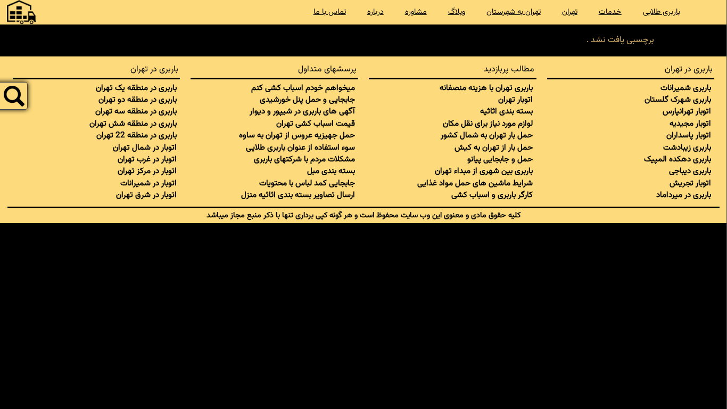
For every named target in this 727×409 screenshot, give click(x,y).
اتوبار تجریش (690, 183)
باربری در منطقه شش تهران (133, 123)
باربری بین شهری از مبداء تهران (484, 171)
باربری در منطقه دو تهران (137, 99)
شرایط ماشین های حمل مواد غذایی (475, 183)
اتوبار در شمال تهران (145, 147)
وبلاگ (456, 12)
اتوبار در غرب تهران (147, 159)
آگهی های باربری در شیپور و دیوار (302, 111)
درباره (375, 12)
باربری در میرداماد (683, 195)
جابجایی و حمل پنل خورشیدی (307, 99)
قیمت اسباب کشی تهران (315, 123)
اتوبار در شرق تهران (146, 195)
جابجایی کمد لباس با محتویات (307, 183)
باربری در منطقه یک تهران (136, 88)
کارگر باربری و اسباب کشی (492, 195)
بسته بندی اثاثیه (506, 111)
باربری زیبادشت (687, 147)
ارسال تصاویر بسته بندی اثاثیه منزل (298, 195)
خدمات (610, 12)
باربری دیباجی (690, 171)
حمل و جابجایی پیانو (500, 159)
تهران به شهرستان (513, 12)
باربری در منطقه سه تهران (136, 111)
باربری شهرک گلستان (678, 99)
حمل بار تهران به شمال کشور (487, 135)
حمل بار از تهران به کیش (494, 147)
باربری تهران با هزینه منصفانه (486, 88)
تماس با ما (329, 12)
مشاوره (416, 12)
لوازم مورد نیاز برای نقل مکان (488, 123)
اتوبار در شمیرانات (148, 183)
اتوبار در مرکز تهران (147, 171)
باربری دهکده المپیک (677, 159)
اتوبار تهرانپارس (687, 111)
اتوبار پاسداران (688, 135)
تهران (569, 12)
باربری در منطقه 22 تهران (136, 135)
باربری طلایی (661, 12)
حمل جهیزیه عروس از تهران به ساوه (297, 135)
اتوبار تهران (515, 99)
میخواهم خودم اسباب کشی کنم (303, 88)
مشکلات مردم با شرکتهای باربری (304, 159)
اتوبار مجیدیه (690, 123)
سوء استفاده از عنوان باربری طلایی (300, 147)
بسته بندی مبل (331, 171)
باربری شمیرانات (685, 88)
